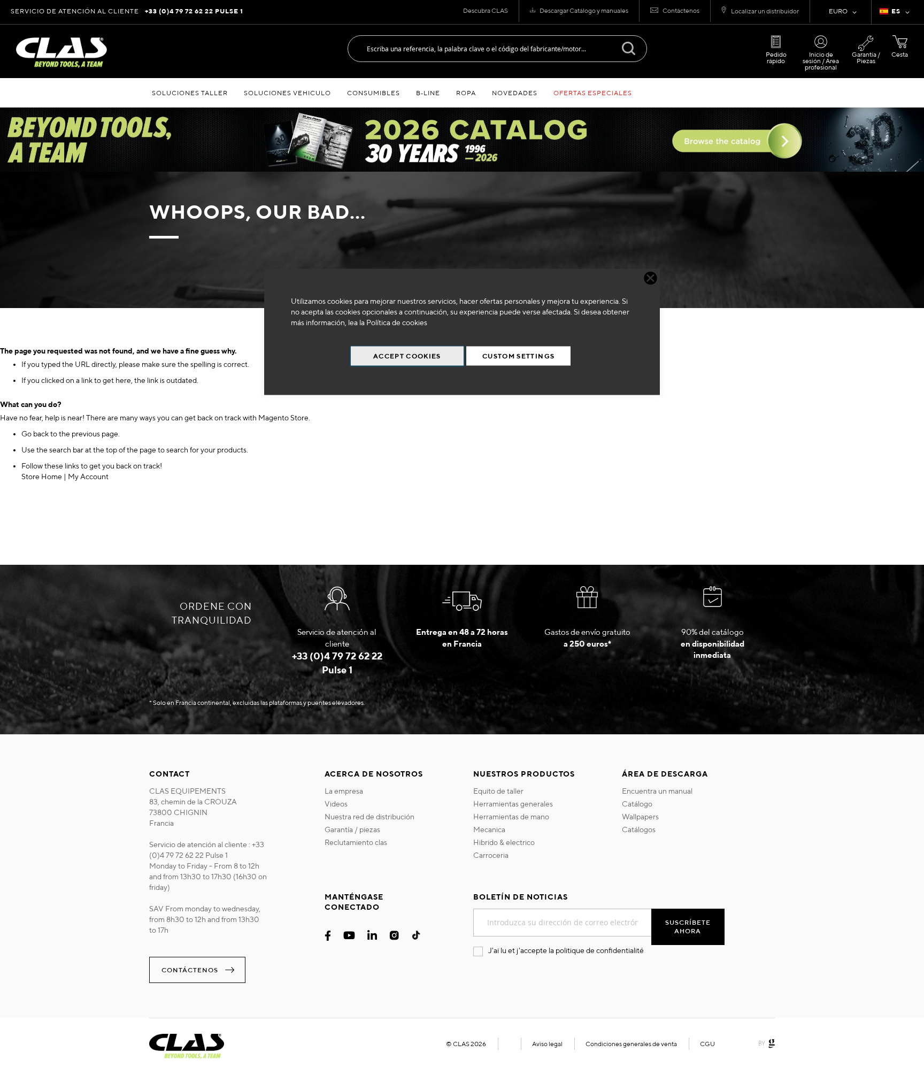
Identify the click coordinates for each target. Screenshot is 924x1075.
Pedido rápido (776, 57)
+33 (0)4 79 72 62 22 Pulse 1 (194, 11)
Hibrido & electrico (504, 842)
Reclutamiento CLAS (356, 842)
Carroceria (491, 855)
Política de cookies (396, 322)
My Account (88, 476)
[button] (896, 12)
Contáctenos (681, 10)
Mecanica (489, 829)
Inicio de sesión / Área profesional (821, 60)
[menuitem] (190, 92)
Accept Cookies (407, 356)
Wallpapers (640, 816)
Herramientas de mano (511, 816)
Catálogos (639, 829)
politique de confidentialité (600, 950)
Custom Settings (518, 356)
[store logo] (61, 52)
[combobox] (497, 48)
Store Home (41, 476)
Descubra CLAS (485, 10)
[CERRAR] (650, 278)
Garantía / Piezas (866, 57)
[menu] (462, 92)
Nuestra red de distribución (369, 816)
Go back (35, 433)
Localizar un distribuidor (765, 11)
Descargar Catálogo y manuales (584, 10)
